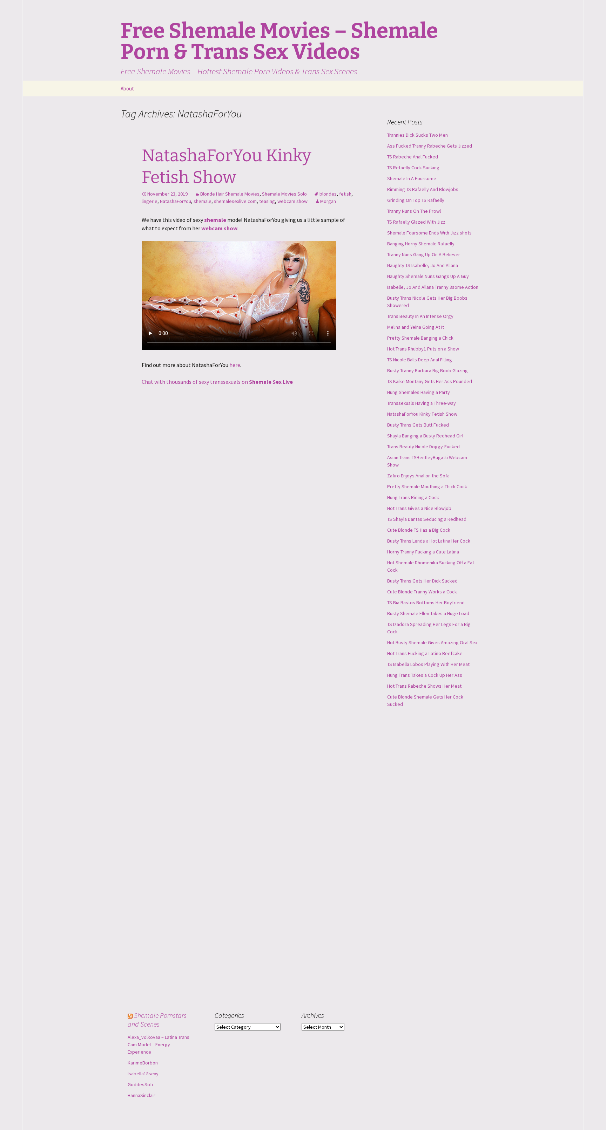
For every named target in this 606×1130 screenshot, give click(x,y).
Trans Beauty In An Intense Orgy (420, 316)
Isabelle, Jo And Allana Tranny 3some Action (432, 287)
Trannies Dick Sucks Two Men (417, 135)
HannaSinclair (141, 1095)
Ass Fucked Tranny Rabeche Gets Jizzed (429, 146)
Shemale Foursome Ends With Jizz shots (429, 233)
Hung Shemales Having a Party (418, 392)
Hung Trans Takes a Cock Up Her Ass (424, 675)
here (234, 364)
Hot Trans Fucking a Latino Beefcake (425, 653)
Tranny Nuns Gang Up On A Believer (423, 254)
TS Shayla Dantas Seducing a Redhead (426, 519)
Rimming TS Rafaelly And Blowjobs (422, 189)
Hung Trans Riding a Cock (413, 497)
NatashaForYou (175, 201)
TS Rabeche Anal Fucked (412, 157)
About (127, 88)
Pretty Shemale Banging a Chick (420, 338)
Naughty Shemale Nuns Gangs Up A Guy (428, 276)
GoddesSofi (140, 1084)
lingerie (149, 201)
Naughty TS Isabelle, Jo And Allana (422, 265)
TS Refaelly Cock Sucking (413, 167)
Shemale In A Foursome (411, 178)
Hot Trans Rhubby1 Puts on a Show (423, 349)
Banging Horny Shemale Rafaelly (420, 243)
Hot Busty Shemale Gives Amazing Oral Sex (432, 642)
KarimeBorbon (143, 1063)
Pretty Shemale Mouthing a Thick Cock (427, 486)
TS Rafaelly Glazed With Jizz (416, 222)
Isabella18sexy (143, 1073)
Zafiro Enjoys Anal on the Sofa (418, 475)
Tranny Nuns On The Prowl (414, 211)
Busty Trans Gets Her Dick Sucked (422, 581)
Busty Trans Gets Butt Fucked (418, 425)
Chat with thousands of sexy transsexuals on (217, 381)
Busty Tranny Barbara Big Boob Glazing (427, 370)
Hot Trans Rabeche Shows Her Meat (424, 686)
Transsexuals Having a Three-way (421, 403)
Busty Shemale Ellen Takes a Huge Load (428, 613)
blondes (328, 194)
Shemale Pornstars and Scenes (157, 1019)
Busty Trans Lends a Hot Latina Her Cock (428, 541)
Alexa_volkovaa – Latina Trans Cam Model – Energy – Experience (158, 1044)
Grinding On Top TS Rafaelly (415, 200)
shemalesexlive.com (235, 201)
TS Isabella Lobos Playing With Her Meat (428, 664)
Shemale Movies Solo (284, 194)
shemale (202, 201)
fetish (345, 194)
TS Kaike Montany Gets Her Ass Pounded (429, 381)
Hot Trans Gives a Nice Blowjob (419, 508)
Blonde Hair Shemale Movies (230, 194)
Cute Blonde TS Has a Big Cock (418, 530)
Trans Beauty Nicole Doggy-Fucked (423, 446)
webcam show (292, 201)
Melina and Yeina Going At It (415, 327)
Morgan (328, 201)
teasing (267, 201)
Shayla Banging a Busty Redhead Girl (425, 436)
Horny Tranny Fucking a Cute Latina (423, 552)
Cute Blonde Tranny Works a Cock (422, 591)
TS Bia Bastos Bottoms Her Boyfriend (426, 602)
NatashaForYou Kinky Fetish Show (422, 414)
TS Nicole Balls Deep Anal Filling (419, 359)
